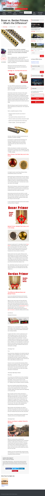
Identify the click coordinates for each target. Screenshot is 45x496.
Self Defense (15, 13)
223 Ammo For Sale (35, 61)
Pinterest (15, 471)
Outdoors (21, 12)
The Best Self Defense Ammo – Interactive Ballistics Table (36, 29)
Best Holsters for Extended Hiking (36, 48)
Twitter (15, 468)
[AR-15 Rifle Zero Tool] (37, 85)
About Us (5, 8)
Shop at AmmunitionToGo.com (22, 8)
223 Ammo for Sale (40, 13)
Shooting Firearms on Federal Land (37, 39)
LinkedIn (21, 468)
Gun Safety (34, 13)
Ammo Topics (5, 26)
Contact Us (11, 8)
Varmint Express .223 (23, 305)
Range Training (4, 13)
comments (25, 26)
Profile (3, 58)
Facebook (9, 468)
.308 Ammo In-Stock (35, 63)
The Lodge (13, 3)
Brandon (19, 26)
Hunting (9, 12)
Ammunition (27, 12)
